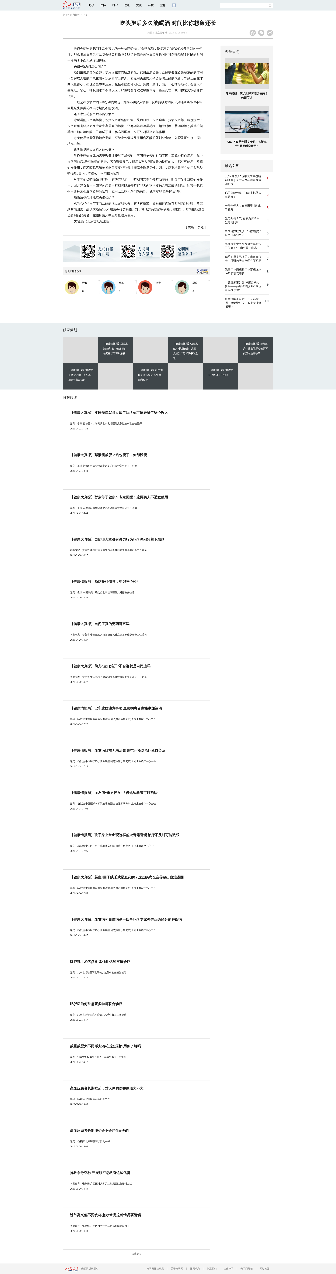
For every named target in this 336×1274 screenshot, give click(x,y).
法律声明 (228, 1268)
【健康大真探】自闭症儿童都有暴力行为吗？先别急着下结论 (117, 539)
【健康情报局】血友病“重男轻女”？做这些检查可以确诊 (114, 793)
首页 (65, 14)
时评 (115, 5)
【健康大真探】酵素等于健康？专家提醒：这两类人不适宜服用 (119, 497)
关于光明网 (177, 1268)
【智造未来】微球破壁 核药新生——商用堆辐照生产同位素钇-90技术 (243, 286)
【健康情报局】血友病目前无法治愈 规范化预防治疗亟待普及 (117, 750)
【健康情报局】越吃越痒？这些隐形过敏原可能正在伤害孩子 (255, 348)
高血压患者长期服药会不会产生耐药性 (100, 1130)
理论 (127, 5)
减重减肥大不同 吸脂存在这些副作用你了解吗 (105, 1046)
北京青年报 (161, 32)
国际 (103, 5)
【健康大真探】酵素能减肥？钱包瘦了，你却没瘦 (108, 455)
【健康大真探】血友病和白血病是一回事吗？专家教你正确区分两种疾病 (126, 919)
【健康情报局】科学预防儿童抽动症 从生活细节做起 (150, 375)
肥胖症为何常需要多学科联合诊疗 (96, 1004)
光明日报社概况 (155, 1268)
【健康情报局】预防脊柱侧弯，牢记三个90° (104, 581)
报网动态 (195, 1268)
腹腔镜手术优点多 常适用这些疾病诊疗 (100, 962)
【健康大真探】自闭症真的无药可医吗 (100, 624)
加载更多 (136, 1253)
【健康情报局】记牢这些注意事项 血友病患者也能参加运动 (116, 708)
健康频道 (75, 14)
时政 (91, 5)
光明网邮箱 (246, 1268)
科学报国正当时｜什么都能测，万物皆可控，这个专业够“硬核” (243, 303)
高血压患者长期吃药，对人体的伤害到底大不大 (107, 1088)
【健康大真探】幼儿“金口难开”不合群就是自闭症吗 (110, 666)
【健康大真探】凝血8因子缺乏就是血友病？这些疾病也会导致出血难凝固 (127, 877)
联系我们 (212, 1268)
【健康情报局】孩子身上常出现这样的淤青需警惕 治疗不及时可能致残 (124, 835)
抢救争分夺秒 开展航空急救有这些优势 (100, 1173)
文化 (139, 5)
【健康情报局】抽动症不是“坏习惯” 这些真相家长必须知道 (80, 375)
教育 (163, 5)
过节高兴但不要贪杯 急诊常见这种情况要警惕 (105, 1215)
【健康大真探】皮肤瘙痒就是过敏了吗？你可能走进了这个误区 (119, 413)
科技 (151, 5)
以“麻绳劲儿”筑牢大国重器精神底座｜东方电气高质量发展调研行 (243, 180)
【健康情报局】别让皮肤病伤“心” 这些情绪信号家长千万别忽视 (115, 348)
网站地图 (265, 1268)
